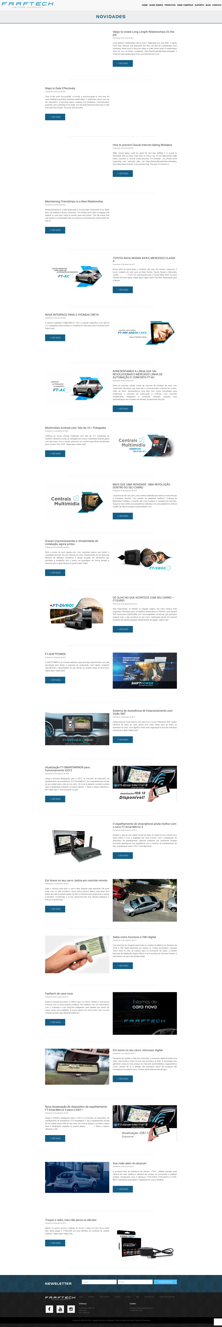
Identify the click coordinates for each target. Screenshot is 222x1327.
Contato (216, 5)
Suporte (199, 5)
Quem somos (156, 5)
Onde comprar (185, 5)
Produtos (170, 5)
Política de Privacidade (167, 1297)
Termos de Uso (149, 1297)
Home (145, 5)
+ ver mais (122, 63)
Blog (208, 5)
